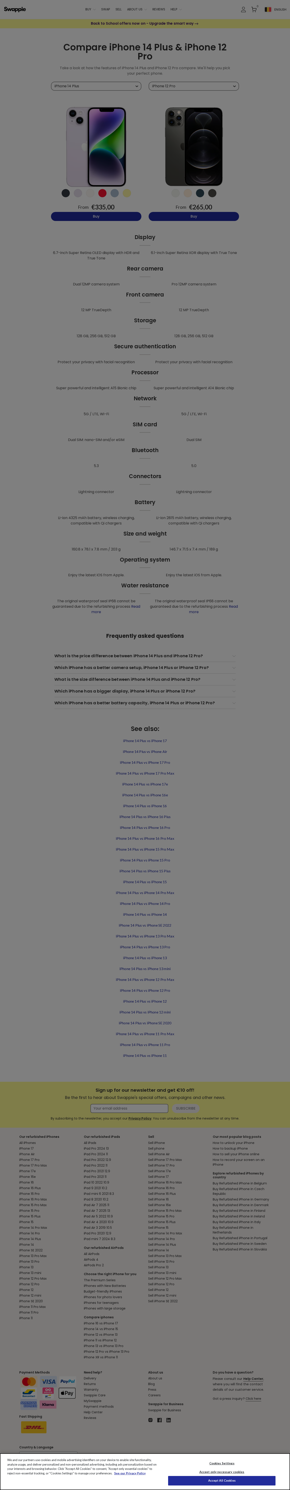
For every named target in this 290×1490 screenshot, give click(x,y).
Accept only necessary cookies (221, 1472)
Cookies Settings (221, 1463)
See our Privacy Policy (130, 1473)
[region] (145, 1471)
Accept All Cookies (222, 1480)
